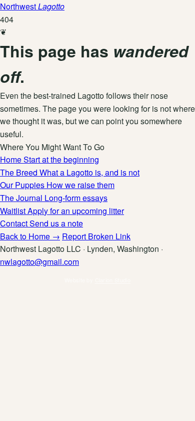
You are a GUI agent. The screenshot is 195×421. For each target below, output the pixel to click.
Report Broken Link (96, 236)
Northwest (32, 6)
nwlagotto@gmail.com (39, 261)
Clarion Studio (113, 280)
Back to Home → (30, 236)
